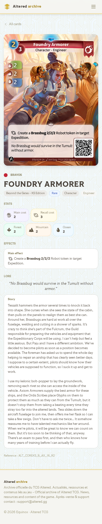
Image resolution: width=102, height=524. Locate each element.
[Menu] (93, 6)
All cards (15, 24)
